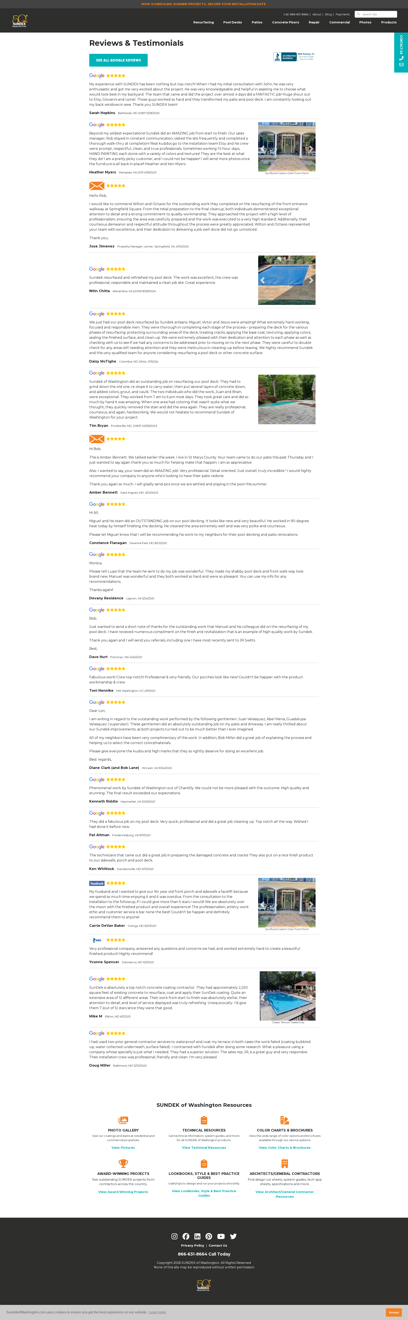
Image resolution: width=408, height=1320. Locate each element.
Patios (257, 22)
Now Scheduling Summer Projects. (204, 4)
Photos (365, 22)
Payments (343, 14)
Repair (314, 22)
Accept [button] (394, 1312)
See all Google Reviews (118, 60)
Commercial (339, 22)
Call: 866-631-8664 (297, 14)
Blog (330, 14)
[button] (262, 148)
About (318, 14)
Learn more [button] (157, 1312)
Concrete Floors (285, 22)
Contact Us (218, 1245)
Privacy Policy (192, 1245)
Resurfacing (206, 22)
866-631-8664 (192, 1254)
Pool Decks (232, 22)
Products (389, 22)
